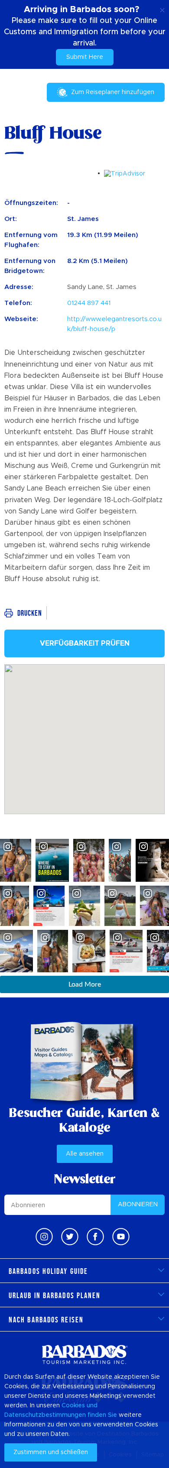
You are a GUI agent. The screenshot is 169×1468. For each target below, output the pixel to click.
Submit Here (84, 57)
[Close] (162, 8)
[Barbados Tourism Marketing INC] (84, 1354)
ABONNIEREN (138, 1205)
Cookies (73, 1406)
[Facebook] (95, 1236)
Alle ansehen (85, 1154)
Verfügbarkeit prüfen (85, 643)
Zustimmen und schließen (50, 1452)
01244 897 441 (88, 303)
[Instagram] (44, 1236)
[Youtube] (121, 1236)
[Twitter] (69, 1236)
